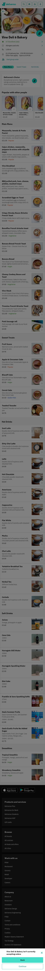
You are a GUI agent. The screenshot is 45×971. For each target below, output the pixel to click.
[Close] (41, 952)
